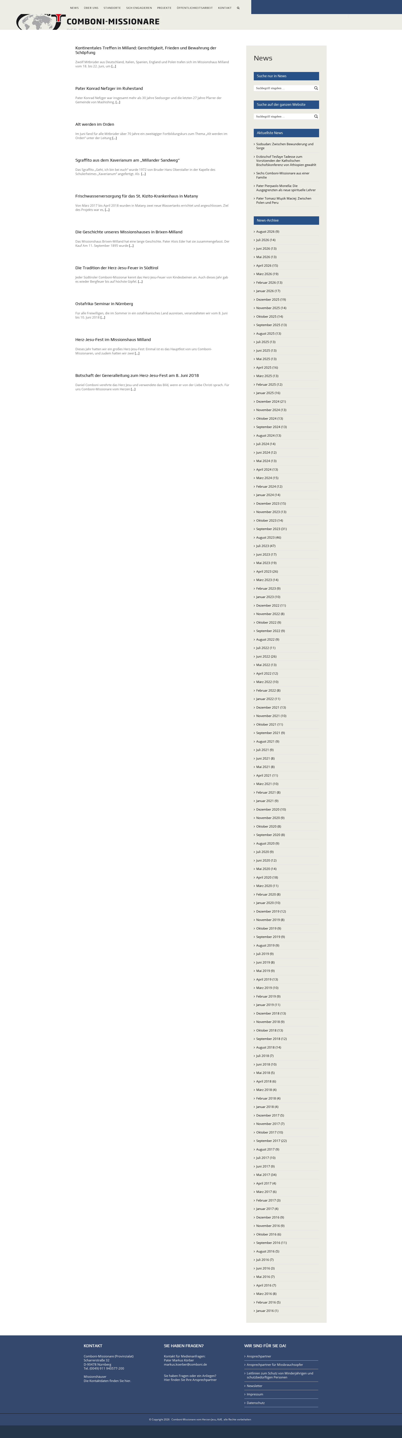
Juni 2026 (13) (266, 248)
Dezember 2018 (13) (271, 1013)
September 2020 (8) (270, 835)
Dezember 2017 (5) (270, 1115)
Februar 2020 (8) (268, 894)
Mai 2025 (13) (266, 359)
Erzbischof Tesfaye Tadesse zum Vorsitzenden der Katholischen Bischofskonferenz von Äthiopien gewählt (286, 160)
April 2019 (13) (267, 979)
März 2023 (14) (267, 580)
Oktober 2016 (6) (268, 1234)
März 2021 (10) (267, 784)
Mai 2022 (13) (266, 665)
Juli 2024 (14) (265, 444)
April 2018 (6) (266, 1081)
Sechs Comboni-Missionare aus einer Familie (282, 175)
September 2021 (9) (270, 733)
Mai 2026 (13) (266, 257)
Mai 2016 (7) (265, 1277)
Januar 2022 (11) (268, 699)
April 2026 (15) (267, 265)
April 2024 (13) (267, 469)
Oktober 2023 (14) (269, 520)
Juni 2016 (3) (265, 1268)
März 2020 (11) (267, 886)
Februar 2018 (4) (268, 1098)
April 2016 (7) (266, 1285)
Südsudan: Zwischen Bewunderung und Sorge (284, 146)
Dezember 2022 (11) (271, 605)
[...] (113, 66)
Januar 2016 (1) (267, 1311)
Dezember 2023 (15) (271, 503)
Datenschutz (256, 1403)
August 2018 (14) (268, 1047)
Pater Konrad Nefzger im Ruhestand (109, 88)
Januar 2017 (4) (267, 1209)
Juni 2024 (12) (266, 452)
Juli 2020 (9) (264, 852)
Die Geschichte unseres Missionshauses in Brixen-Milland (128, 231)
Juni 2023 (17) (266, 554)
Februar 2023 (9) (268, 588)
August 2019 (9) (267, 945)
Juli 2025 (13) (265, 342)
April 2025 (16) (267, 367)
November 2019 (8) (270, 920)
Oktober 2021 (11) (269, 724)
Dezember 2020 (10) (271, 809)
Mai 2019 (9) (265, 971)
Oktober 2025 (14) (269, 316)
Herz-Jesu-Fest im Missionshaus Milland (113, 339)
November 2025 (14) (271, 308)
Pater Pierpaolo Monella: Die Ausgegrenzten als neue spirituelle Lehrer (286, 188)
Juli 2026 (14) (265, 240)
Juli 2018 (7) (264, 1056)
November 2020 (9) (270, 818)
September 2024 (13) (271, 427)
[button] (238, 7)
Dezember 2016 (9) (270, 1217)
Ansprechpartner (204, 1380)
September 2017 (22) (271, 1141)
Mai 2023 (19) (266, 563)
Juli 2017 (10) (265, 1158)
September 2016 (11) (271, 1243)
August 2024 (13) (268, 435)
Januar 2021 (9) (267, 801)
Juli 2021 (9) (264, 750)
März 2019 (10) (267, 988)
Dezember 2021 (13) (271, 707)
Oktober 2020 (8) (268, 826)
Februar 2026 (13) (269, 282)
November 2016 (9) (270, 1226)
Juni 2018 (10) (266, 1064)
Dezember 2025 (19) (271, 299)
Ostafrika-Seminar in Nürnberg (104, 303)
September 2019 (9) (270, 937)
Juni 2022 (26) (266, 656)
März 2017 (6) (266, 1192)
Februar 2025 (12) (269, 384)
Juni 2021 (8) (265, 758)
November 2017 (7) (270, 1124)
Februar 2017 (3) (268, 1200)
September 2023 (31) (271, 529)
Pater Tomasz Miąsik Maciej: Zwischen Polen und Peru (283, 200)
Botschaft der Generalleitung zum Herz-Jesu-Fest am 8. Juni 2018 (137, 375)
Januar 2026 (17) (268, 291)
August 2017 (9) (267, 1149)
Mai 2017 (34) (266, 1175)
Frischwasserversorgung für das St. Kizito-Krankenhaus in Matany (136, 195)
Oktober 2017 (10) (269, 1132)
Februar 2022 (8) (268, 690)
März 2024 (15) (267, 478)
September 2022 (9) (270, 631)
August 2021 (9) (267, 741)
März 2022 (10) (267, 682)
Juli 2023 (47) (265, 546)
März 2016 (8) (266, 1294)
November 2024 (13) (271, 410)
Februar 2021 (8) (268, 792)
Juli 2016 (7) (264, 1260)
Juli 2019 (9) (264, 954)
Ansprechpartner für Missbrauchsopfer (275, 1365)
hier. (128, 1381)
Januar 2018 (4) (267, 1107)
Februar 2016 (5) (268, 1302)
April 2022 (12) (267, 673)
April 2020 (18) (267, 877)
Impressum (255, 1394)
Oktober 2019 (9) (268, 928)
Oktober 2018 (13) (269, 1030)
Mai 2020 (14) (266, 869)
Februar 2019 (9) (268, 996)
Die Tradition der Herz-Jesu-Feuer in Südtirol (116, 267)
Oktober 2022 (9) (268, 622)
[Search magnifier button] (316, 88)
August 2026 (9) (267, 231)
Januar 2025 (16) (268, 393)
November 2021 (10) (271, 716)
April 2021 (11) (267, 775)
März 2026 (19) (267, 274)
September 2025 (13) (271, 325)
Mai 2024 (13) (266, 461)
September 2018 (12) (271, 1039)
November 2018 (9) (270, 1022)
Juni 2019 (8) (265, 962)
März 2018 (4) (266, 1090)
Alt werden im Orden (94, 124)
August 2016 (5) (267, 1251)
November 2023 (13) (271, 512)
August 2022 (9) (267, 639)
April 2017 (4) (266, 1183)
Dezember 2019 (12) (271, 911)
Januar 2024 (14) (268, 495)
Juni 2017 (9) (265, 1166)
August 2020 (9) (267, 843)
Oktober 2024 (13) (269, 418)
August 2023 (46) (268, 537)
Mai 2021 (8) (265, 767)
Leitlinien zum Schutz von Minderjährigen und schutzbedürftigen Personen (280, 1375)
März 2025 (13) (267, 376)
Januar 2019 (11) (268, 1005)
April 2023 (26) (267, 571)
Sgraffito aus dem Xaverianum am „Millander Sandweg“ (127, 160)
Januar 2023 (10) (268, 597)
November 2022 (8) (270, 614)
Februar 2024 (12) (269, 486)
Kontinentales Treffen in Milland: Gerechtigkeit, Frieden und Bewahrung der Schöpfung (145, 50)
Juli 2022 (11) (265, 648)
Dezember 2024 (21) (271, 401)
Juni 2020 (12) (266, 860)
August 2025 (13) (268, 333)
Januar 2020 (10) (268, 903)
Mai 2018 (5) (265, 1073)
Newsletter (254, 1386)
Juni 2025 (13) (266, 350)
